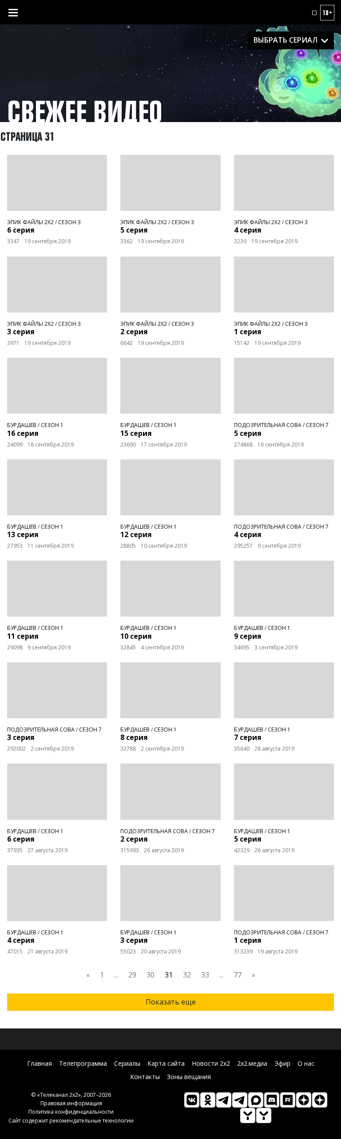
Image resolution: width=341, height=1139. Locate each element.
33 (205, 975)
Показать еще (171, 1002)
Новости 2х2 (211, 1063)
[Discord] (271, 1099)
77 (238, 975)
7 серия (248, 737)
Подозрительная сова (267, 425)
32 (187, 975)
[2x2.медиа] (239, 1099)
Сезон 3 (69, 222)
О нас (305, 1063)
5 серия (134, 229)
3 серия (21, 331)
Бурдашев (21, 425)
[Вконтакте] (191, 1099)
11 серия (23, 636)
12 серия (136, 534)
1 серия (248, 331)
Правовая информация (71, 1103)
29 (132, 975)
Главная (39, 1063)
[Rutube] (287, 1099)
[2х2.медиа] (319, 1099)
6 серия (21, 229)
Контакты (145, 1076)
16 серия (23, 433)
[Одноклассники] (207, 1099)
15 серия (136, 433)
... (116, 975)
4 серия (248, 229)
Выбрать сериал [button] (285, 40)
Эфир (282, 1063)
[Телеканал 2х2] (223, 1099)
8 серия (134, 737)
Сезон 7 (317, 425)
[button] (314, 13)
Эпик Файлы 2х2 (30, 222)
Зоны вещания (189, 1076)
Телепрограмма (83, 1063)
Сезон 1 (52, 425)
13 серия (23, 534)
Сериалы (127, 1063)
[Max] (255, 1099)
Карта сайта (166, 1063)
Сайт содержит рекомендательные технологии (71, 1120)
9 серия (248, 636)
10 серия (136, 636)
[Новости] (263, 1115)
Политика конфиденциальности (71, 1111)
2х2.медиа (252, 1063)
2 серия (134, 331)
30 (151, 975)
